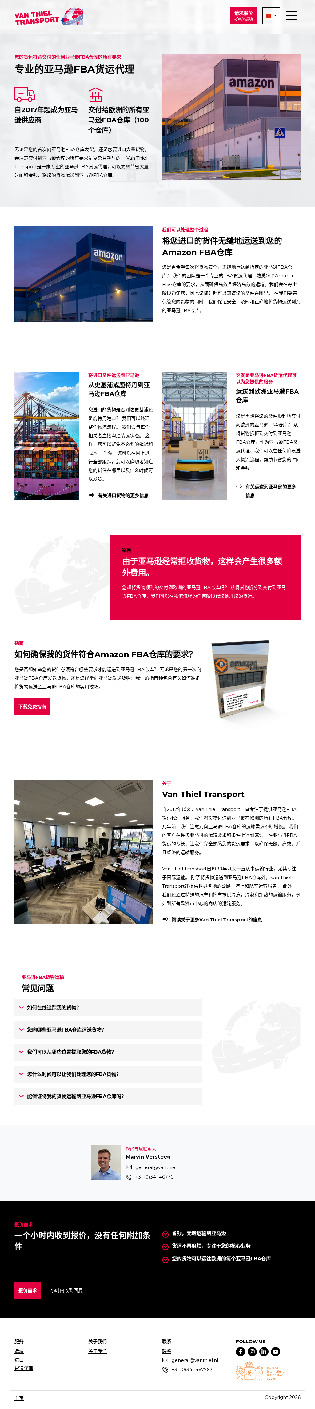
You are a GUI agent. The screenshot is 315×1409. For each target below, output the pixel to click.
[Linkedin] (264, 1351)
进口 (19, 1360)
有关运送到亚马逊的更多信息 (270, 491)
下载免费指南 (32, 707)
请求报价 (243, 15)
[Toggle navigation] (292, 15)
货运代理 (23, 1368)
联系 (166, 1351)
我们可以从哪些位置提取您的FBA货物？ (71, 1052)
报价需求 (27, 1290)
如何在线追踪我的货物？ (54, 1008)
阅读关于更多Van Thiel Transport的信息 (217, 919)
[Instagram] (252, 1351)
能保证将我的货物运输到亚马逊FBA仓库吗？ (76, 1096)
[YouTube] (275, 1351)
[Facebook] (240, 1351)
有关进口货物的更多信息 (123, 495)
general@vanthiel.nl (158, 1167)
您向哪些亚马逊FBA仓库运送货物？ (66, 1030)
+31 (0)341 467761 (155, 1177)
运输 (19, 1351)
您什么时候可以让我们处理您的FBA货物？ (74, 1074)
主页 (19, 1398)
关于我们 (97, 1351)
